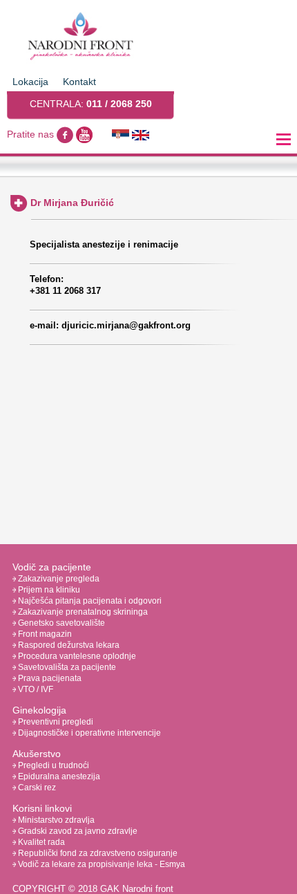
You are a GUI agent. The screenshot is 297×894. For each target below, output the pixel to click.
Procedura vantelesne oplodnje (76, 656)
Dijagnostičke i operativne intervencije (88, 733)
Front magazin (44, 634)
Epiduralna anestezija (58, 776)
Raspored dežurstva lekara (67, 645)
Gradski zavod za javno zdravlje (76, 831)
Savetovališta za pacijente (66, 667)
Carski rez (36, 787)
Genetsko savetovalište (60, 623)
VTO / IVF (34, 689)
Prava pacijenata (49, 678)
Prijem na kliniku (48, 590)
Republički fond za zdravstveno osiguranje (97, 853)
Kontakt (79, 81)
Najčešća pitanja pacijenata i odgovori (89, 601)
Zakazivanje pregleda (57, 579)
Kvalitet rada (40, 842)
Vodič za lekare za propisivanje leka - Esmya (100, 864)
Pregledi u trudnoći (52, 765)
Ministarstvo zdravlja (55, 820)
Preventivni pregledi (54, 722)
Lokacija (30, 81)
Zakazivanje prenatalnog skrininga (82, 612)
